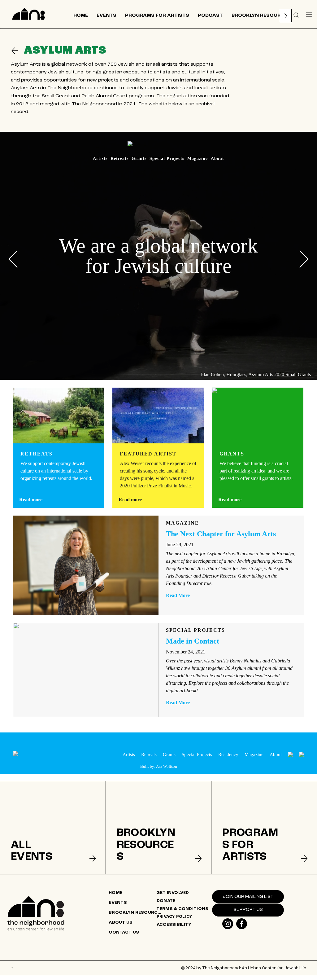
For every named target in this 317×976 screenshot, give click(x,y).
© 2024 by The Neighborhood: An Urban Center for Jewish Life (243, 968)
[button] (296, 14)
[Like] (227, 923)
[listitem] (53, 827)
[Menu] (309, 14)
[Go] (17, 50)
